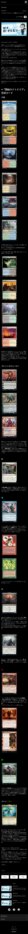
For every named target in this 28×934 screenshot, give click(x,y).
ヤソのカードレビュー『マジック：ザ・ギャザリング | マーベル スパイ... (19, 896)
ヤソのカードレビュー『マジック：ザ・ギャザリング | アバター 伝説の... (19, 889)
